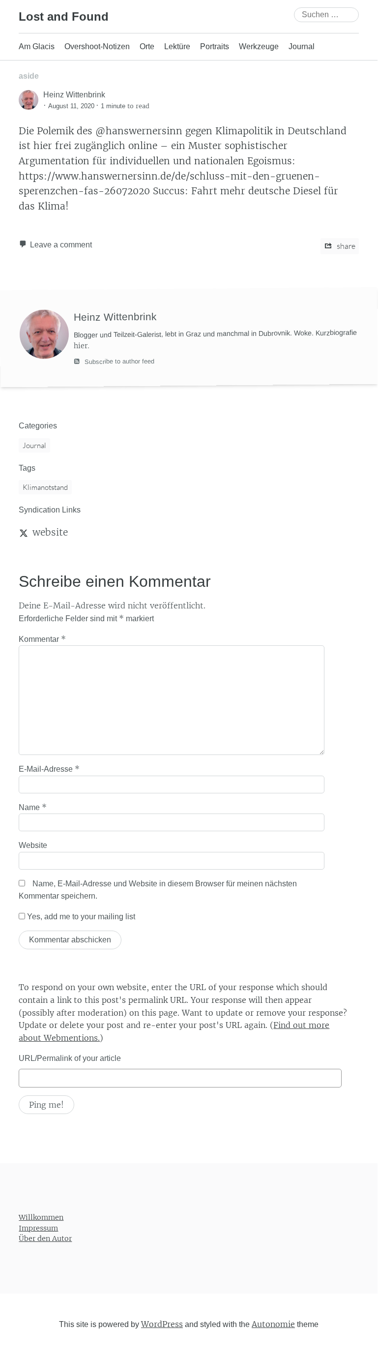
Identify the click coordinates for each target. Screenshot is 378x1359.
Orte (147, 46)
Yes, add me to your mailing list (80, 916)
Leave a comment (61, 245)
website (50, 532)
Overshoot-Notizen (97, 46)
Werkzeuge (259, 46)
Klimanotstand (45, 487)
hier (80, 345)
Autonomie (273, 1324)
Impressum (38, 1228)
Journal (302, 46)
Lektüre (177, 46)
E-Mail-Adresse (49, 769)
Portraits (214, 46)
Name (33, 807)
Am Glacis (37, 46)
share (345, 246)
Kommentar (42, 639)
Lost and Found (64, 16)
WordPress (162, 1324)
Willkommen (41, 1217)
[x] (24, 532)
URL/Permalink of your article (70, 1058)
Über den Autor (45, 1238)
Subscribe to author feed (118, 361)
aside (29, 76)
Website (33, 845)
